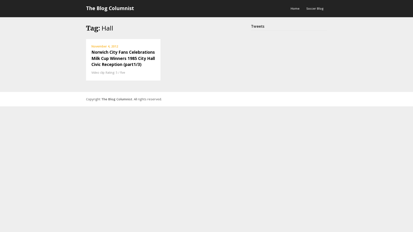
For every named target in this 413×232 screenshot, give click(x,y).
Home (295, 8)
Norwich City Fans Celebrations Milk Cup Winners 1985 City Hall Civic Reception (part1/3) (123, 58)
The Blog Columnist (110, 8)
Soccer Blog (315, 8)
